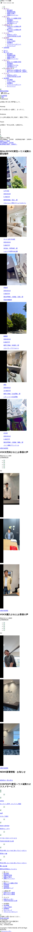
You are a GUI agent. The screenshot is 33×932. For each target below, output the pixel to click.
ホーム (6, 50)
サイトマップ (11, 46)
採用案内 (10, 42)
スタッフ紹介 (11, 41)
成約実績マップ (12, 23)
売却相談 (10, 20)
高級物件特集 (11, 12)
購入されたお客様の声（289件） (17, 71)
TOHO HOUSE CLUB (14, 36)
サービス (6, 73)
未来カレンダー (12, 34)
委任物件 (10, 10)
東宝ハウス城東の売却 (14, 18)
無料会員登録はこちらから (8, 869)
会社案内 (6, 78)
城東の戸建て (11, 13)
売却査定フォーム (12, 21)
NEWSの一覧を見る (6, 780)
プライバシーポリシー (14, 44)
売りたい (6, 60)
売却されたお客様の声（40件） (17, 70)
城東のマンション (12, 15)
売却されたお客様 (9, 892)
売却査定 (6, 886)
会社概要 (10, 39)
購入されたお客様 (9, 894)
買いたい (6, 52)
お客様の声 (9, 68)
